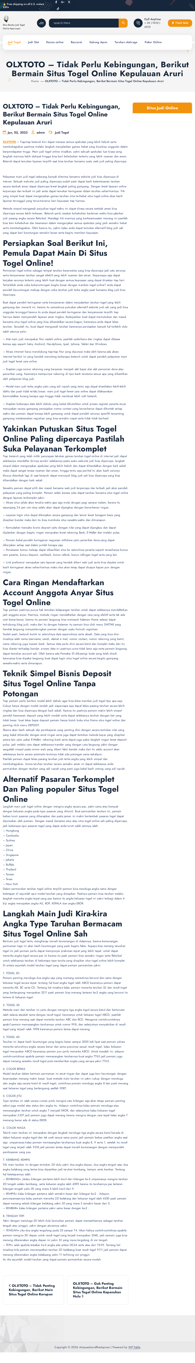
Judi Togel (14, 42)
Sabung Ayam (98, 42)
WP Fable (134, 1347)
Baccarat (76, 42)
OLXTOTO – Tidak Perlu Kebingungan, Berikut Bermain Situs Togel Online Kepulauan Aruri (104, 81)
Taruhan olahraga (126, 42)
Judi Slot (33, 42)
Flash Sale (181, 23)
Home (35, 81)
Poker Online (153, 42)
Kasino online (54, 42)
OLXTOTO (9, 142)
